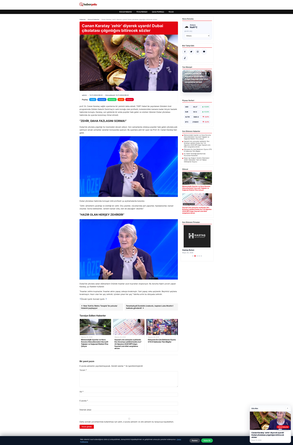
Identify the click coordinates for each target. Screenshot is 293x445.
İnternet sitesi (85, 410)
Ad (81, 391)
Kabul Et (207, 440)
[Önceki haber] (203, 74)
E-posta (84, 401)
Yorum (83, 370)
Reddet (195, 440)
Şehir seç (188, 31)
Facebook (102, 99)
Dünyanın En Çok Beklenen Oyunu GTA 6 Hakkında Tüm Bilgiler (198, 150)
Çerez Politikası (158, 12)
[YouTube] (204, 51)
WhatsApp (112, 99)
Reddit (121, 99)
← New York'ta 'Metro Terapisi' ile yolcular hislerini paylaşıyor (99, 307)
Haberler (83, 19)
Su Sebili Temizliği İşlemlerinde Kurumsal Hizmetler (195, 154)
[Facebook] (184, 51)
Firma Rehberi (142, 12)
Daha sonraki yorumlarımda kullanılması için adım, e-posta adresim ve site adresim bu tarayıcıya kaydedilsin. (127, 422)
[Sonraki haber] (208, 74)
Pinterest (129, 99)
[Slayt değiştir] (193, 256)
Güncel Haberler (125, 12)
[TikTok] (184, 58)
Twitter (93, 99)
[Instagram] (197, 51)
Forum (171, 12)
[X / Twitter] (191, 51)
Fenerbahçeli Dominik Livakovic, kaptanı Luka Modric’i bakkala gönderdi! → (149, 307)
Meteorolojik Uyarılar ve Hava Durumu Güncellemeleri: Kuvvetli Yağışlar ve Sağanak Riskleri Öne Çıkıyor (197, 137)
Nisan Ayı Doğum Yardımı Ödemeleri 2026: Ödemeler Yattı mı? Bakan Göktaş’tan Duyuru (196, 160)
